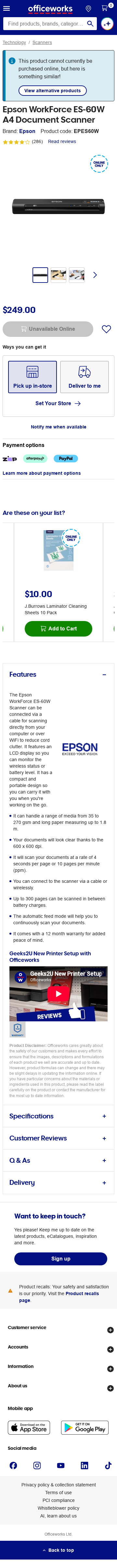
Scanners (42, 42)
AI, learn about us (58, 1516)
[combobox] (50, 23)
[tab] (58, 674)
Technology (14, 42)
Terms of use (58, 1492)
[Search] (90, 23)
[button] (6, 9)
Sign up (61, 1259)
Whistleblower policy (58, 1508)
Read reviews (62, 141)
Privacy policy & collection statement (58, 1485)
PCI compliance (59, 1500)
